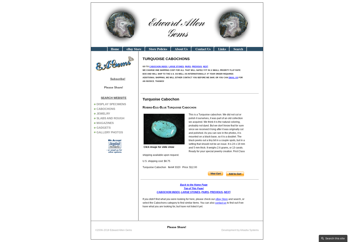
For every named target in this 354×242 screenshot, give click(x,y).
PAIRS (188, 67)
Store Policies (158, 49)
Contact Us (203, 49)
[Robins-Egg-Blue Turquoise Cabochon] (164, 143)
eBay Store (134, 49)
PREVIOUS (197, 67)
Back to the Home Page (194, 184)
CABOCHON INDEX (158, 67)
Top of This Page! (194, 188)
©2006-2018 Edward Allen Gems (113, 230)
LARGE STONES (176, 67)
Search (238, 49)
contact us (220, 202)
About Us (181, 49)
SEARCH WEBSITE (113, 97)
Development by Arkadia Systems (240, 230)
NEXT (205, 67)
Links (222, 49)
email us (233, 78)
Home (115, 49)
